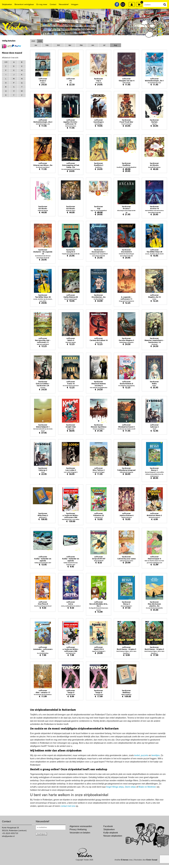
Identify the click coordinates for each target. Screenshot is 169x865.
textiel (137, 755)
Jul (104, 45)
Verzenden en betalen (80, 833)
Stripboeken (7, 4)
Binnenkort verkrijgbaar (24, 4)
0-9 (6, 62)
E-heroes (124, 860)
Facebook (108, 826)
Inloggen (74, 4)
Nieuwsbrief (64, 4)
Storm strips (130, 787)
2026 (40, 41)
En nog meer (41, 4)
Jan (35, 45)
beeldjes (156, 755)
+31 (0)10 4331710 (10, 833)
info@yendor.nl (8, 836)
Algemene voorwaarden (81, 826)
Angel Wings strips (115, 787)
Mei (81, 45)
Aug (115, 45)
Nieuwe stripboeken (112, 836)
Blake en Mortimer (147, 787)
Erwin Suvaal (151, 860)
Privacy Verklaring (78, 829)
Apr (70, 45)
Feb (47, 45)
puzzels (144, 755)
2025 (33, 41)
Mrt (58, 45)
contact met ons (67, 806)
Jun (92, 45)
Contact (53, 4)
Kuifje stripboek (110, 833)
